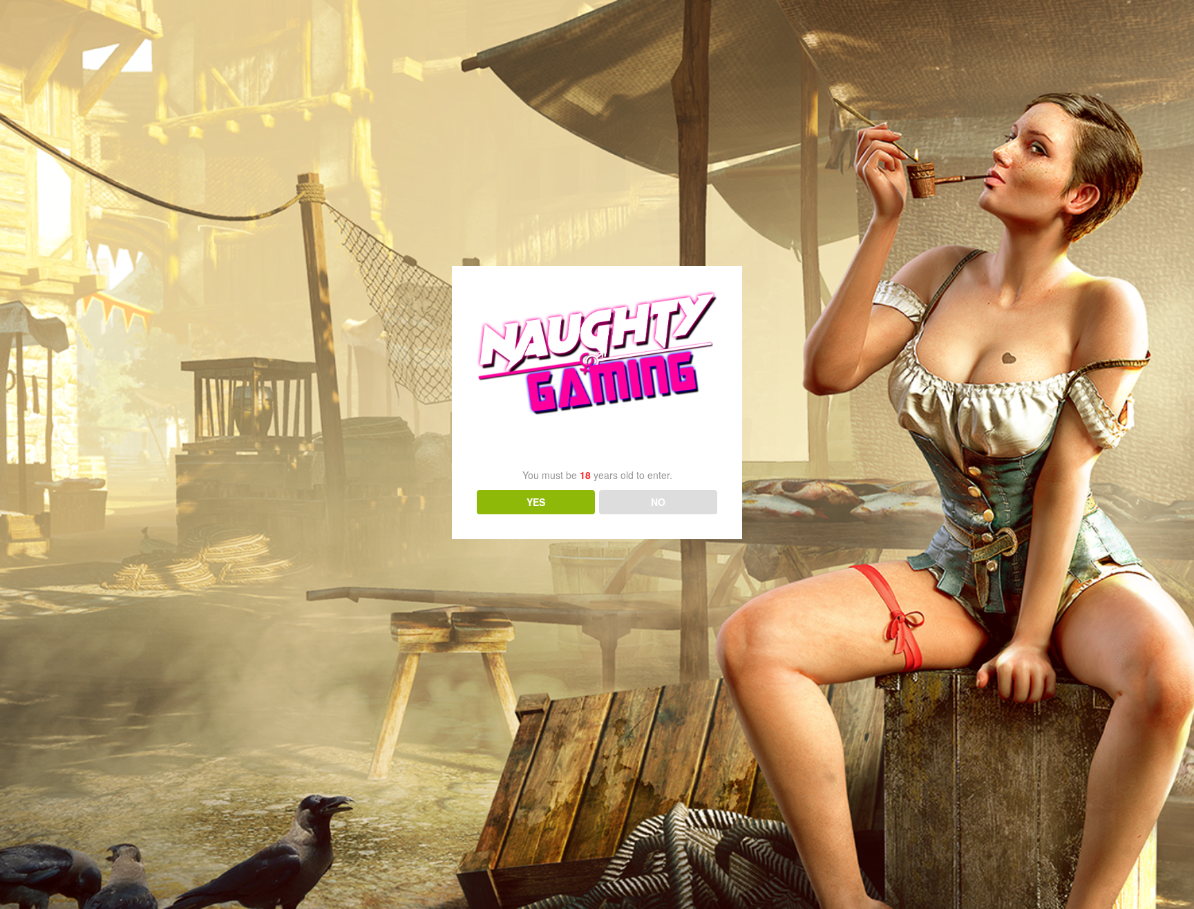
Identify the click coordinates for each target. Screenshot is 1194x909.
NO (658, 502)
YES (536, 502)
